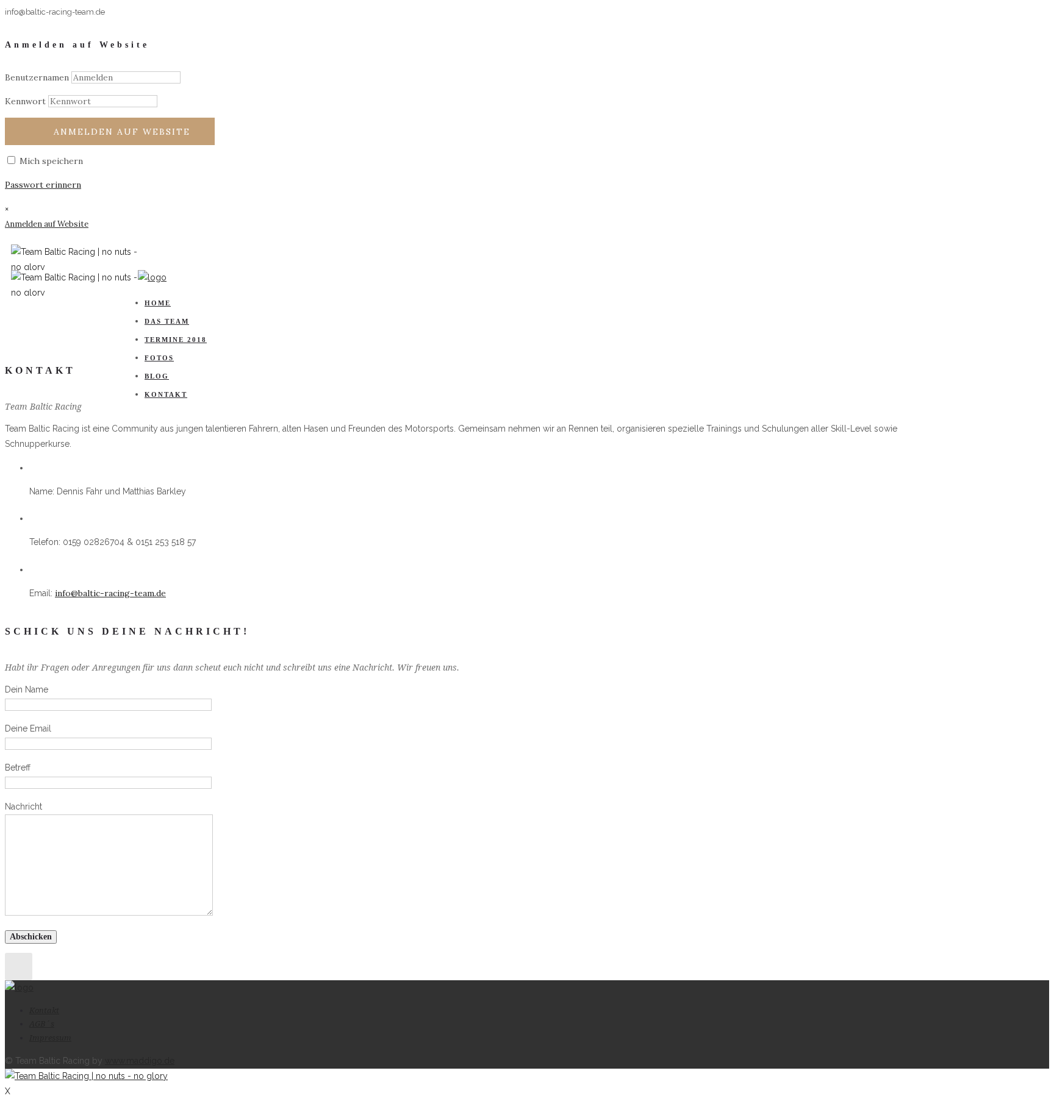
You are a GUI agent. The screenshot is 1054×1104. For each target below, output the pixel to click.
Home (158, 303)
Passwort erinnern (43, 184)
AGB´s (41, 1023)
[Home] (152, 277)
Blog (157, 376)
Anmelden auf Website (122, 131)
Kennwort (25, 101)
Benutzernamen (37, 77)
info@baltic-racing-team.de (110, 593)
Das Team (167, 321)
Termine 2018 (176, 339)
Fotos (159, 357)
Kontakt (166, 394)
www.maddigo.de (139, 1061)
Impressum (50, 1037)
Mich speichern (50, 160)
